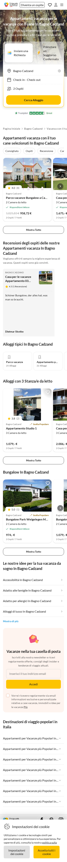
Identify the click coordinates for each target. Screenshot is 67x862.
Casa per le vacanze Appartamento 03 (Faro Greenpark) (18, 281)
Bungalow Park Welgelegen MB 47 (29, 519)
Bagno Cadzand (33, 128)
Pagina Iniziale (11, 128)
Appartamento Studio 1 (21, 428)
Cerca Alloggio (33, 100)
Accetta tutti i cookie (46, 852)
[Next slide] (60, 186)
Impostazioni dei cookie (16, 852)
